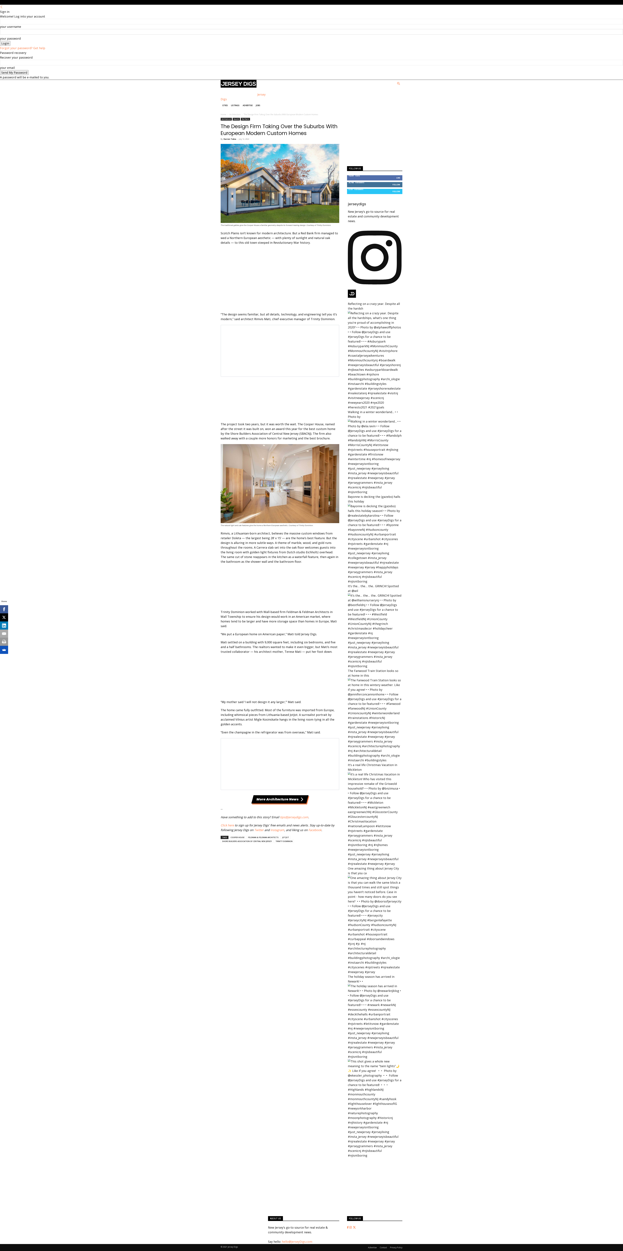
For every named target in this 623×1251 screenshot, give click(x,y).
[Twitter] (354, 1227)
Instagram (277, 830)
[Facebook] (348, 1227)
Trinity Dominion (284, 841)
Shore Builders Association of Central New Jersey (247, 841)
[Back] (1, 7)
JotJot (285, 837)
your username (10, 27)
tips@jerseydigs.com (294, 817)
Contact (383, 1247)
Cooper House (237, 837)
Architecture (235, 114)
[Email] (4, 634)
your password (10, 38)
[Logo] (239, 86)
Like (398, 178)
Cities (225, 105)
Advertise (248, 105)
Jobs (258, 105)
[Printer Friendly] (4, 642)
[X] (4, 617)
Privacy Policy (396, 1247)
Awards (236, 119)
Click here (227, 825)
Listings (235, 105)
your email (7, 68)
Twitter (259, 830)
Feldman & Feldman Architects (263, 837)
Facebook (314, 830)
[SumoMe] (4, 650)
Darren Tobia (230, 139)
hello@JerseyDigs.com (297, 1242)
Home (223, 114)
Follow (396, 184)
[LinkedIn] (4, 625)
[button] (398, 84)
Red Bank (245, 119)
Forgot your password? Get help (22, 48)
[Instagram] (351, 1227)
